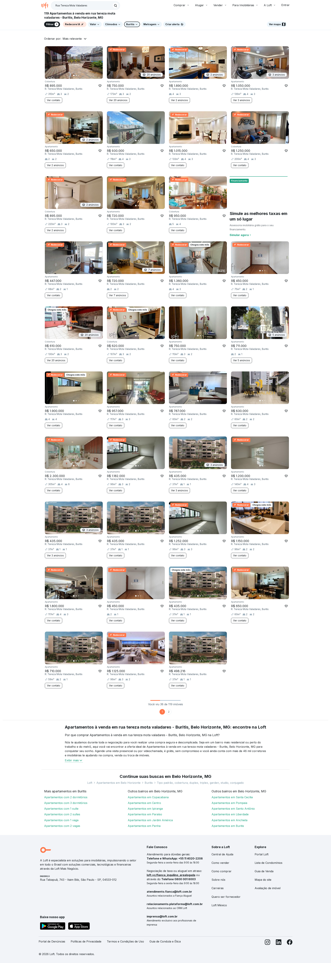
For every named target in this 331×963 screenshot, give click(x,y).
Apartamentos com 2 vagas (62, 826)
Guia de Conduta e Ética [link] (165, 941)
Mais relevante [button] (72, 38)
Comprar (179, 5)
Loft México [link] (219, 905)
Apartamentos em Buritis (228, 826)
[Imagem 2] (76, 75)
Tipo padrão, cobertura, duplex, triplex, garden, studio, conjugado (200, 782)
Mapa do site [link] (263, 879)
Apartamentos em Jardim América (150, 820)
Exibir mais (72, 760)
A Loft (268, 5)
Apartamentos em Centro (144, 803)
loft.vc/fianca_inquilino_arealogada (171, 875)
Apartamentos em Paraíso (145, 814)
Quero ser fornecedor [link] (226, 896)
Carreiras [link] (218, 888)
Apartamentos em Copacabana (148, 797)
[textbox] (85, 5)
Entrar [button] (285, 5)
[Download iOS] (79, 926)
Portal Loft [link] (261, 854)
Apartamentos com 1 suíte (61, 808)
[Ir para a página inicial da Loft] (46, 5)
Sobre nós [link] (218, 879)
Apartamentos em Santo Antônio (233, 808)
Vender (218, 5)
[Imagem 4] (267, 140)
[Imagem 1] (73, 75)
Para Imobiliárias (243, 5)
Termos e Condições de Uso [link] (125, 941)
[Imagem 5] (83, 75)
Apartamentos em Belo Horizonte (118, 782)
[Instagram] (267, 942)
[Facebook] (289, 942)
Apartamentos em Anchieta (229, 820)
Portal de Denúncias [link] (52, 941)
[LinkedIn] (278, 942)
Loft (89, 782)
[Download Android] (52, 926)
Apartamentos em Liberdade (230, 814)
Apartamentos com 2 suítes (62, 814)
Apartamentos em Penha (144, 826)
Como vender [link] (220, 862)
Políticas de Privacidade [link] (86, 941)
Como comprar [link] (222, 871)
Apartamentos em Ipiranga (145, 808)
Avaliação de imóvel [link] (267, 888)
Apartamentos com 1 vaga (61, 820)
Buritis (149, 782)
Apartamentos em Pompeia (229, 803)
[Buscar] (115, 5)
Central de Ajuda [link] (222, 854)
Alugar (199, 5)
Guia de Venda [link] (264, 871)
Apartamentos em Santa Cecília (232, 797)
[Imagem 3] (78, 75)
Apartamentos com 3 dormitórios (65, 803)
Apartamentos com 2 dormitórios (65, 797)
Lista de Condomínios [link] (268, 862)
